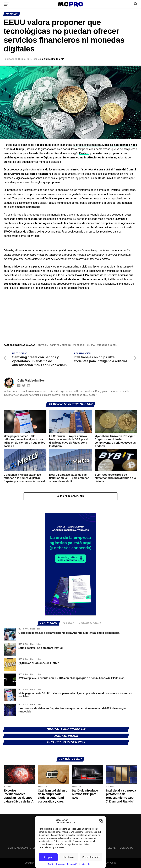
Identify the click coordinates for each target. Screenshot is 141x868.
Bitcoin (43, 345)
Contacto (126, 847)
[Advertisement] (70, 318)
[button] (100, 821)
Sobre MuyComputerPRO (24, 847)
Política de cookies (57, 864)
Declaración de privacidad (79, 864)
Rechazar (68, 857)
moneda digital (107, 345)
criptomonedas (61, 345)
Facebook (79, 345)
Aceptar (48, 857)
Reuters (84, 153)
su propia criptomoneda (87, 144)
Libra (91, 345)
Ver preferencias (91, 857)
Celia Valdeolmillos (49, 59)
